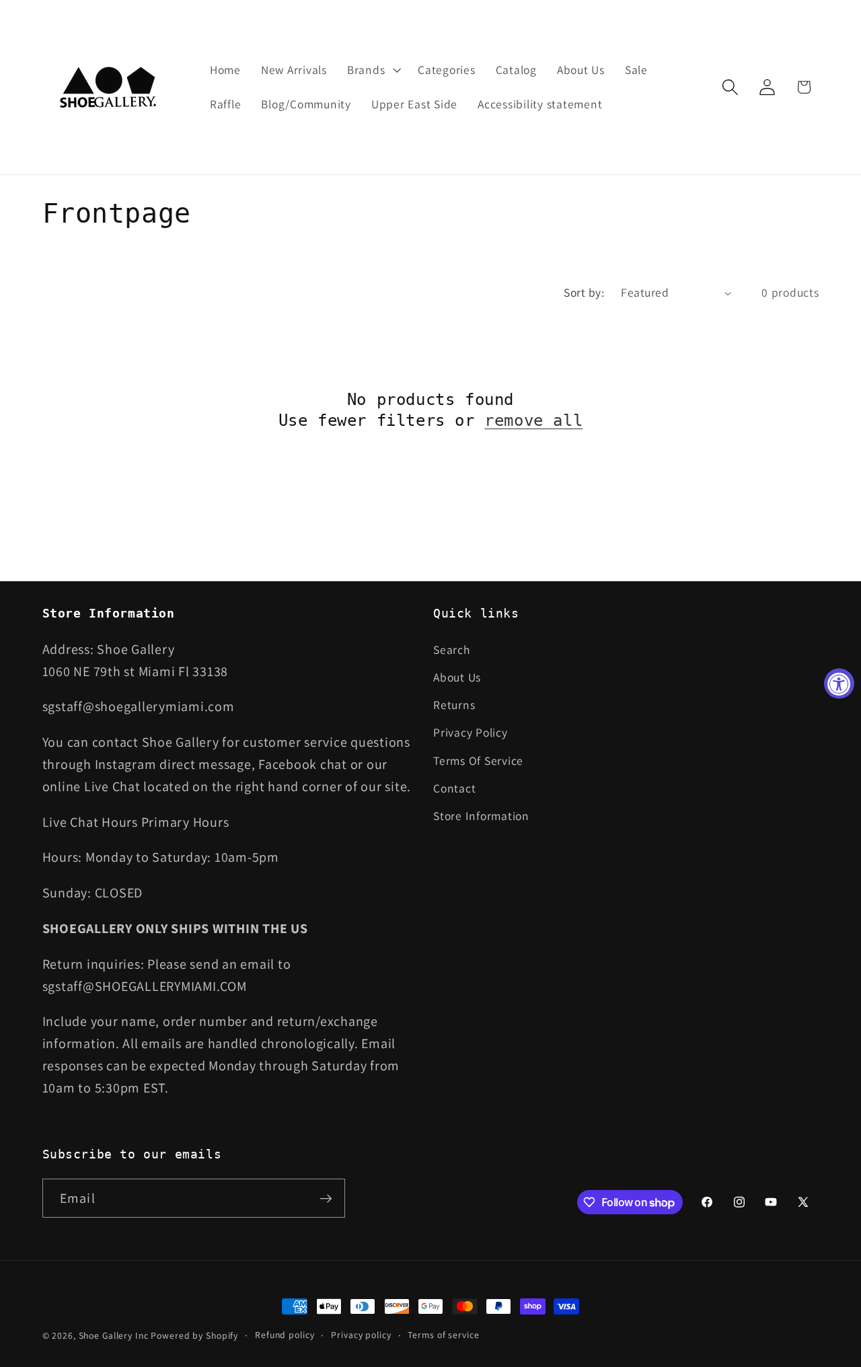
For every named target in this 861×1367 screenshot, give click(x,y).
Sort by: (584, 292)
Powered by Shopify (194, 1335)
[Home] (109, 87)
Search (451, 649)
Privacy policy (361, 1335)
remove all (533, 420)
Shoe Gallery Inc (114, 1335)
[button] (372, 69)
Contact (454, 788)
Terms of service (443, 1335)
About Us (457, 677)
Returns (454, 704)
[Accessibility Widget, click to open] (839, 684)
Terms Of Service (478, 760)
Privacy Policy (470, 732)
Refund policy (284, 1335)
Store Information (481, 815)
